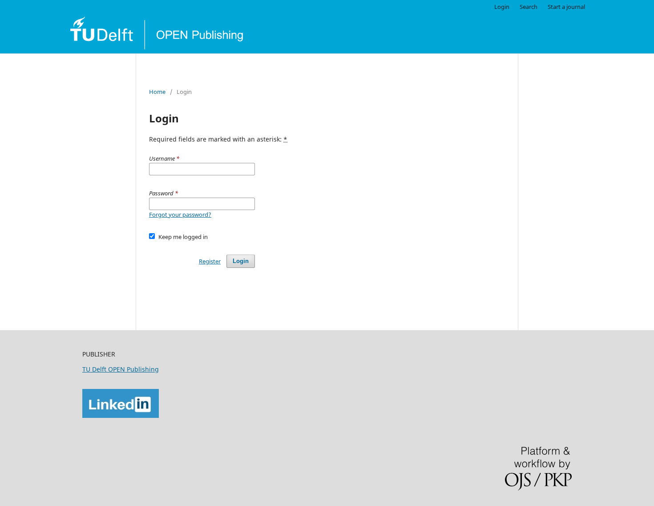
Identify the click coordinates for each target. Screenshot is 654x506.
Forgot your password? (180, 214)
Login (501, 7)
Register (210, 261)
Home (157, 92)
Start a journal (566, 7)
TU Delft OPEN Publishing (120, 369)
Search (528, 7)
